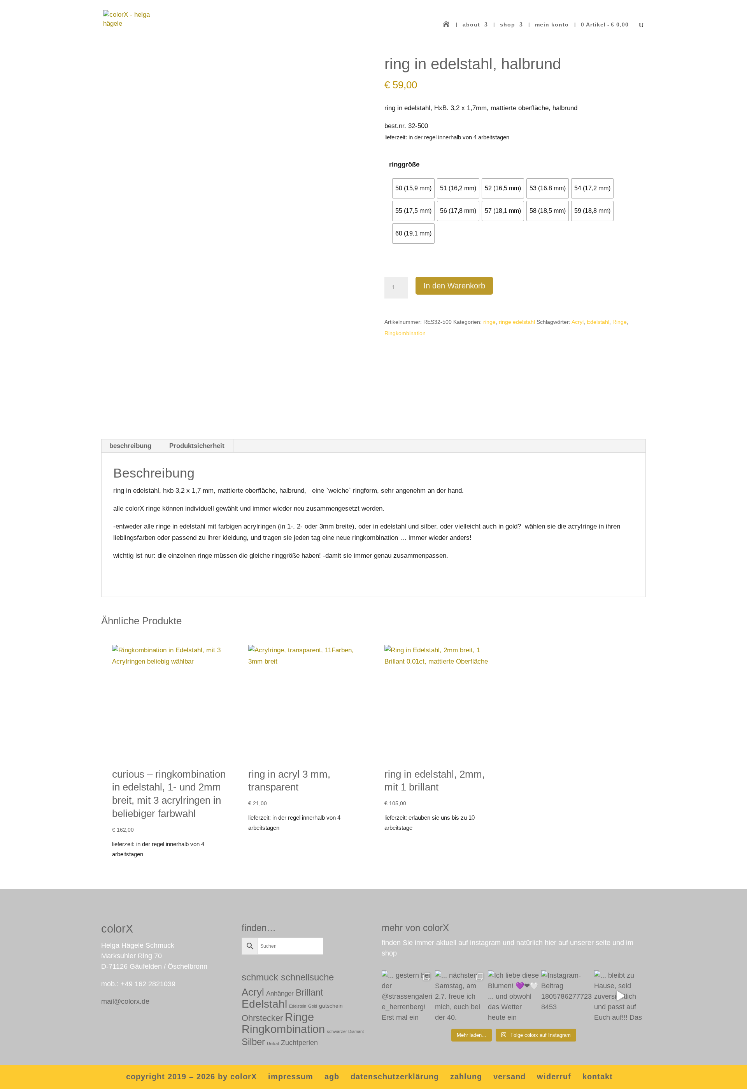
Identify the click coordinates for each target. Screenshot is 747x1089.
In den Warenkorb (454, 285)
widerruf (554, 1076)
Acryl (578, 322)
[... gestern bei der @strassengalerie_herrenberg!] (407, 996)
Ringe (619, 322)
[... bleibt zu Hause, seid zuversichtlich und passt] (620, 996)
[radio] (413, 188)
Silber (253, 1042)
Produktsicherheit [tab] (196, 446)
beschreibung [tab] (130, 446)
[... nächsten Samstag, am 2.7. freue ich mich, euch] (461, 996)
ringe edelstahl (517, 322)
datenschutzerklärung (395, 1076)
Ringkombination (405, 333)
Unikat (273, 1043)
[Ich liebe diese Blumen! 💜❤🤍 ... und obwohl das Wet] (514, 996)
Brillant (309, 992)
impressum (290, 1076)
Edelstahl (598, 322)
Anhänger (280, 993)
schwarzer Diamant (345, 1031)
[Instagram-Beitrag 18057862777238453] (567, 996)
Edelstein (297, 1006)
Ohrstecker (262, 1018)
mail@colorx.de (125, 1001)
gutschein (331, 1006)
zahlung (466, 1076)
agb (331, 1076)
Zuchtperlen (299, 1043)
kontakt (597, 1076)
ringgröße (404, 164)
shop (507, 25)
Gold (312, 1006)
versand (509, 1076)
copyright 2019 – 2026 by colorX (191, 1076)
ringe (489, 322)
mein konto (552, 25)
